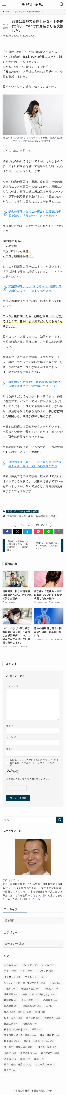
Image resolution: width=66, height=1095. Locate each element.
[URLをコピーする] (58, 531)
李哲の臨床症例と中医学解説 (22, 511)
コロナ (26, 971)
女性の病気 (30, 1000)
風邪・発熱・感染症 (17, 1064)
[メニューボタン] (4, 4)
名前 (10, 725)
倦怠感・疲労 (30, 988)
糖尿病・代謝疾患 (15, 1029)
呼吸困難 (11, 994)
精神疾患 (30, 1023)
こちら (36, 899)
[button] (7, 531)
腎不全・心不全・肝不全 (39, 1041)
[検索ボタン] (61, 4)
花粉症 (10, 1053)
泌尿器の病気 (32, 1006)
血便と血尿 (28, 1053)
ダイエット (12, 977)
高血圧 (10, 1070)
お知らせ (11, 965)
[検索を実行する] (59, 820)
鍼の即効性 (42, 516)
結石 (37, 1029)
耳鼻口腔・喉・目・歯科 (20, 516)
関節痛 (10, 1058)
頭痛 (53, 516)
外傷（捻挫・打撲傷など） (39, 994)
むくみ (48, 965)
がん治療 (30, 965)
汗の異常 (11, 1006)
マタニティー (34, 977)
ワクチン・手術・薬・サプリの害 (24, 983)
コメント (12, 686)
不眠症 (55, 983)
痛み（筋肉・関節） (17, 1012)
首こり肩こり (44, 1064)
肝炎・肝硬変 (49, 1035)
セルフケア (44, 971)
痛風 (40, 1012)
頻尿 (39, 1058)
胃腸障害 (11, 1041)
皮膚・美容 (13, 1018)
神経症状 (11, 1023)
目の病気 (33, 1018)
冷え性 (51, 988)
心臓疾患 (50, 1000)
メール (11, 737)
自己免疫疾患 (47, 1047)
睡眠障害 (52, 1018)
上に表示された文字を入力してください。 (28, 779)
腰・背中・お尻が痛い (18, 1047)
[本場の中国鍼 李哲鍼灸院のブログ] (33, 4)
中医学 (10, 988)
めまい (10, 971)
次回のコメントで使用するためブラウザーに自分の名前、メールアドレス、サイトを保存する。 (34, 762)
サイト (9, 749)
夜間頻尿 (10, 1000)
